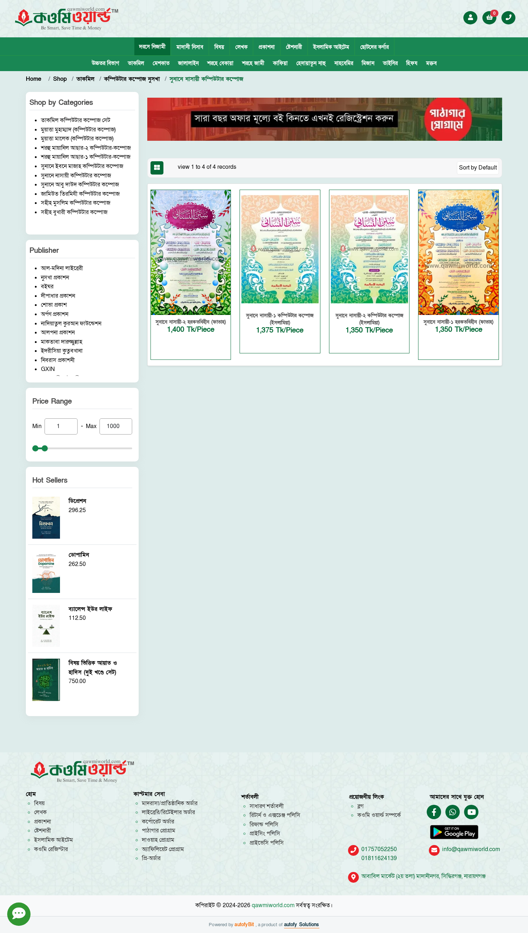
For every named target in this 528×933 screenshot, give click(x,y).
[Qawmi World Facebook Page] (434, 812)
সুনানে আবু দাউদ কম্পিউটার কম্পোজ (80, 185)
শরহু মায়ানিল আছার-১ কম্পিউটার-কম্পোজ (85, 157)
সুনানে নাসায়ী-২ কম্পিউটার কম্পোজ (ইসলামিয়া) (369, 319)
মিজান (368, 63)
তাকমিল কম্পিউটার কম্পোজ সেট (75, 120)
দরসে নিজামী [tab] (152, 46)
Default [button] (487, 168)
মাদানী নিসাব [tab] (189, 47)
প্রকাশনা (267, 47)
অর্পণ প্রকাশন (54, 314)
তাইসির (390, 63)
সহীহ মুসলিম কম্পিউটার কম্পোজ (75, 203)
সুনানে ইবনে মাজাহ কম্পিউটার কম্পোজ (82, 166)
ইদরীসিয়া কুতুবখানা (62, 351)
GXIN (48, 369)
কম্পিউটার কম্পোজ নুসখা (132, 79)
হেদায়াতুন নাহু (311, 63)
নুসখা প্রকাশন (55, 278)
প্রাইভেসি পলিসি (267, 843)
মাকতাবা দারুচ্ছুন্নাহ (61, 342)
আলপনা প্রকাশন (58, 332)
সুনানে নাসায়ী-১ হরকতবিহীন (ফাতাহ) (458, 322)
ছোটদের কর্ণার (374, 47)
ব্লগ (360, 806)
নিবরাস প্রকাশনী (58, 360)
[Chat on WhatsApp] (452, 812)
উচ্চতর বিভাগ (105, 63)
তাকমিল (136, 63)
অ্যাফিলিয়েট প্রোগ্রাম (163, 849)
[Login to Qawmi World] (470, 18)
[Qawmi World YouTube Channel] (471, 812)
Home (34, 79)
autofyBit (245, 925)
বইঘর (47, 287)
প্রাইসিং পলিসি (265, 833)
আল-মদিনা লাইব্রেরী (62, 268)
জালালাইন (188, 63)
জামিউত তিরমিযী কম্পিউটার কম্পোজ (80, 194)
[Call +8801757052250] (508, 18)
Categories (76, 102)
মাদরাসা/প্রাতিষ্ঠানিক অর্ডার (170, 803)
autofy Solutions (301, 925)
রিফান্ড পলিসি (264, 824)
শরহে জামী (253, 63)
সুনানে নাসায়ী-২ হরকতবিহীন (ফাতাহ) (191, 322)
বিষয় (219, 47)
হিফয (411, 63)
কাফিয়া (280, 63)
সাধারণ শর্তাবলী (267, 806)
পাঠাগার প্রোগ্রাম (158, 831)
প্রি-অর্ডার (151, 858)
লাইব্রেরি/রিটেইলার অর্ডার (168, 812)
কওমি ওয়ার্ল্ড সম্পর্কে (379, 815)
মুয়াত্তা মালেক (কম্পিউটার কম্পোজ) (77, 139)
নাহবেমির (343, 63)
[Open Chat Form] (19, 914)
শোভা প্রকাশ (54, 305)
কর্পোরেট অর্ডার (158, 822)
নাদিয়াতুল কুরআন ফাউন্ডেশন (71, 324)
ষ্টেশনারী (294, 47)
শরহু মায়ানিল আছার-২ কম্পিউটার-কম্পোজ (86, 148)
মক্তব (431, 63)
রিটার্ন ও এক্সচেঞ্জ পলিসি (275, 815)
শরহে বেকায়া (220, 63)
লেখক (241, 47)
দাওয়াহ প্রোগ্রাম (158, 840)
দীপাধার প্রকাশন (58, 296)
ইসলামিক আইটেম (331, 47)
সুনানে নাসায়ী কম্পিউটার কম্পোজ (76, 176)
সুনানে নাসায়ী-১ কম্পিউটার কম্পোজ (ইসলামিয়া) (280, 319)
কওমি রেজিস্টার (51, 849)
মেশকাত (161, 63)
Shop (60, 79)
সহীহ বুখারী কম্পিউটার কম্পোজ (74, 212)
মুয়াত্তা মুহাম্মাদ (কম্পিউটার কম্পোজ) (78, 130)
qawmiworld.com (273, 905)
